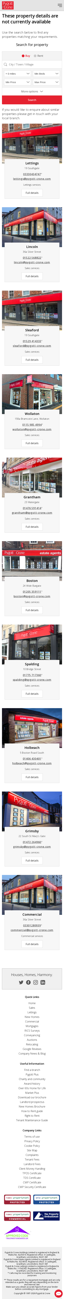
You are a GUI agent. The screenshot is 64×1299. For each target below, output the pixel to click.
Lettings (32, 1012)
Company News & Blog (32, 1053)
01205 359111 (33, 591)
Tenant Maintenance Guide (32, 1120)
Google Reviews (32, 1049)
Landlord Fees (32, 1164)
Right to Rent (32, 1115)
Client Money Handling (32, 1168)
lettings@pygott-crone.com (32, 178)
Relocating (32, 1044)
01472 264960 (33, 842)
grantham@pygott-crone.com (32, 512)
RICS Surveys (32, 1030)
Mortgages (32, 1026)
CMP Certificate (32, 1182)
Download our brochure (32, 1097)
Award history (32, 1083)
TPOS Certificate (32, 1173)
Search (32, 100)
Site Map (32, 1150)
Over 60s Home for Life (32, 1088)
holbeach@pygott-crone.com (32, 763)
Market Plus (32, 1093)
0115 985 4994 (32, 424)
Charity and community (32, 1079)
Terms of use (32, 1136)
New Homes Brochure (32, 1106)
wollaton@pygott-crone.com (32, 429)
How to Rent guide (32, 1111)
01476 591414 (33, 508)
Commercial (32, 1021)
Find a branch (32, 1070)
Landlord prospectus (32, 1102)
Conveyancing (32, 1035)
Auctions (32, 1040)
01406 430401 (33, 758)
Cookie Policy (32, 1146)
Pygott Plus (32, 1074)
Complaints (32, 1155)
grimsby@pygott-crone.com (32, 846)
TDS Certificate (32, 1178)
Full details (32, 193)
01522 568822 (33, 257)
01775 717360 (33, 675)
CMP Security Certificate (32, 1187)
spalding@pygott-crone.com (32, 679)
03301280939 (32, 925)
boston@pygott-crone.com (32, 596)
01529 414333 (33, 341)
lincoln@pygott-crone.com (32, 262)
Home (32, 1003)
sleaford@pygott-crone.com (32, 345)
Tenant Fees (32, 1159)
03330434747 (32, 174)
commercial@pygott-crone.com (32, 930)
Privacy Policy (32, 1141)
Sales (32, 1008)
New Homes (32, 1017)
